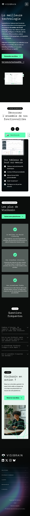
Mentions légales (15, 506)
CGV (15, 503)
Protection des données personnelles (15, 509)
